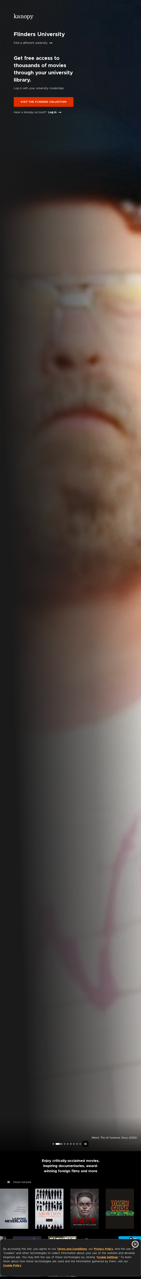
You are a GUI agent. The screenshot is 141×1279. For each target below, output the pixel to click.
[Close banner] (135, 1244)
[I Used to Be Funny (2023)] (53, 1144)
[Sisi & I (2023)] (80, 1144)
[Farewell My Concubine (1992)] (77, 1144)
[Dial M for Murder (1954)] (74, 1144)
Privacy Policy (103, 1249)
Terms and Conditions (72, 1249)
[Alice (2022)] (68, 1144)
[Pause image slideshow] (85, 1144)
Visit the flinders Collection (44, 102)
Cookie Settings (107, 1257)
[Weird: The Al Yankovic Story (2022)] (56, 1144)
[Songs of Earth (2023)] (62, 1144)
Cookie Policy (12, 1265)
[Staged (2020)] (71, 1144)
